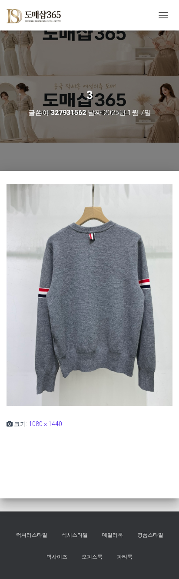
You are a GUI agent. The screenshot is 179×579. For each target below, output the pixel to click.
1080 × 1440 (45, 423)
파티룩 (125, 557)
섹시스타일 (75, 535)
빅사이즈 (56, 557)
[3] (89, 294)
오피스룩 (92, 557)
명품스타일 (150, 535)
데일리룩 (112, 535)
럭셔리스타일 (31, 535)
